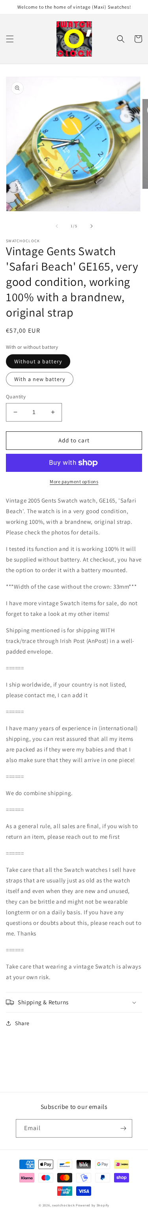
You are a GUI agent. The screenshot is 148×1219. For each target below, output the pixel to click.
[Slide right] (91, 226)
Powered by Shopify (92, 1205)
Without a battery (38, 361)
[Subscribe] (123, 1128)
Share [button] (22, 1023)
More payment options (74, 481)
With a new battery (39, 379)
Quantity (16, 396)
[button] (10, 39)
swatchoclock (63, 1205)
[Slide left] (57, 226)
